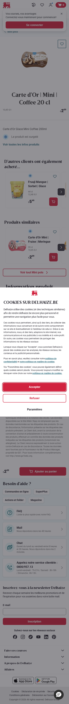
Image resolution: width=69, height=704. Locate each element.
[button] (59, 695)
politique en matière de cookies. (47, 373)
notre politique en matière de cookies (37, 362)
